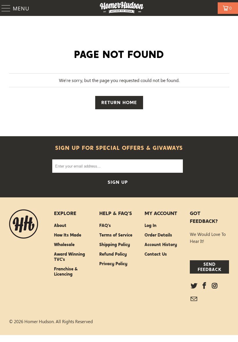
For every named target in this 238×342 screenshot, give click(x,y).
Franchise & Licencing (66, 271)
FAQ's (105, 225)
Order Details (158, 235)
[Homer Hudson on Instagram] (214, 285)
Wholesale (64, 245)
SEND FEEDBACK (209, 266)
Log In (150, 225)
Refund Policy (113, 254)
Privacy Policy (113, 264)
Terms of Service (115, 235)
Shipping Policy (114, 245)
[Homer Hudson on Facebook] (204, 285)
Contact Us (156, 254)
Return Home (119, 102)
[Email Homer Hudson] (194, 299)
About (60, 225)
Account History (161, 245)
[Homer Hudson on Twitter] (194, 285)
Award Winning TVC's (69, 256)
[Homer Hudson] (121, 8)
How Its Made (67, 235)
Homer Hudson (39, 321)
